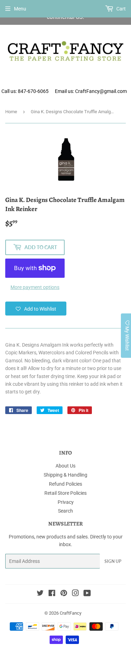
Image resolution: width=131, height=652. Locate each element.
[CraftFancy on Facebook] (52, 594)
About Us (65, 466)
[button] (35, 309)
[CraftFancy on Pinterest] (63, 594)
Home (11, 111)
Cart (120, 9)
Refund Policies (65, 484)
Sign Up (112, 561)
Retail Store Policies (65, 493)
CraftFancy (70, 613)
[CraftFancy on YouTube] (87, 594)
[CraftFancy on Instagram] (75, 594)
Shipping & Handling (65, 475)
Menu (20, 9)
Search (65, 511)
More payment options (34, 287)
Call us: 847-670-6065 (25, 91)
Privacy (66, 502)
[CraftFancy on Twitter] (40, 594)
